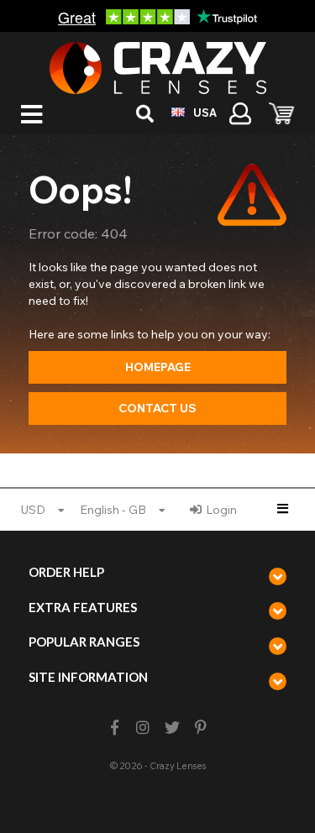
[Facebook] (114, 727)
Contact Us (157, 408)
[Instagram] (143, 727)
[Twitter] (172, 727)
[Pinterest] (200, 727)
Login (221, 509)
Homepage (158, 367)
